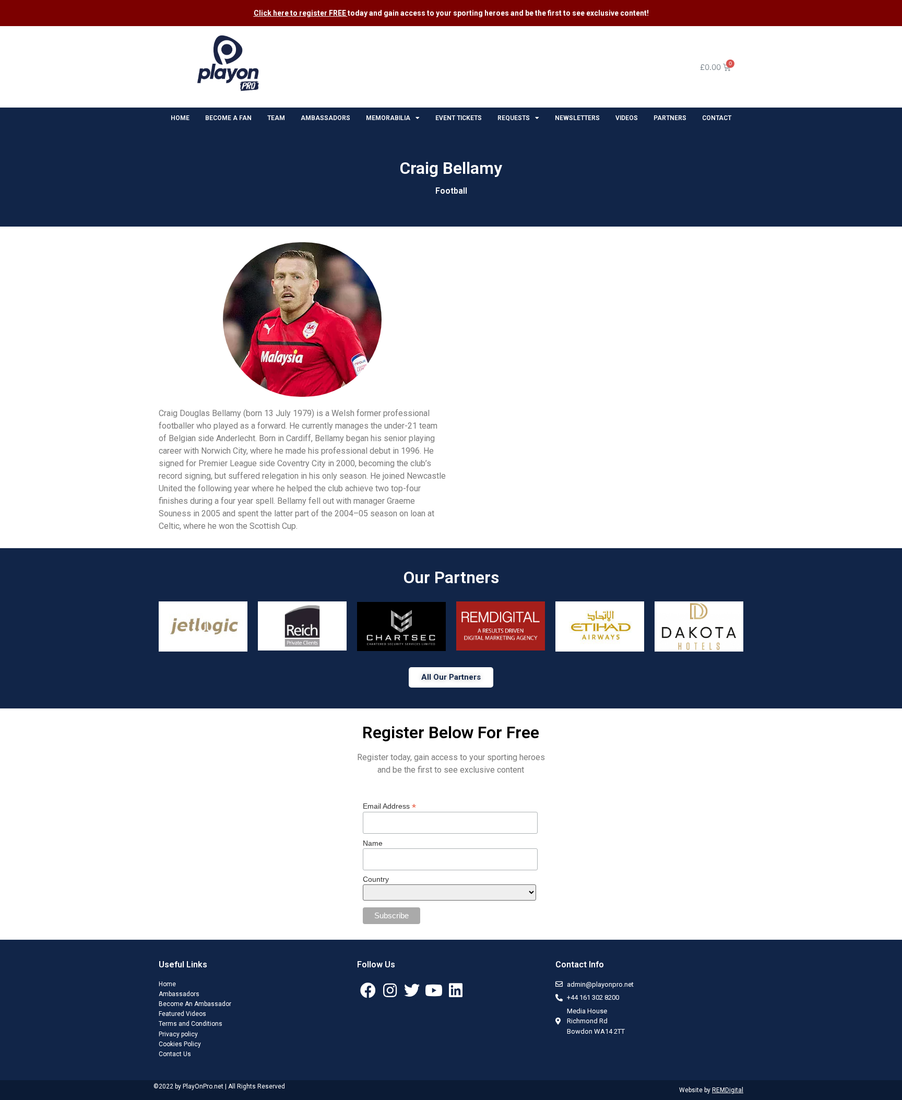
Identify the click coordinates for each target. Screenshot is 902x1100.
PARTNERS (670, 118)
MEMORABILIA (388, 118)
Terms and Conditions (190, 1023)
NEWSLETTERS (577, 118)
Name (373, 843)
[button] (451, 677)
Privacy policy (178, 1034)
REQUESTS (513, 118)
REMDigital (727, 1090)
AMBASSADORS (325, 118)
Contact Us (175, 1054)
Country (376, 879)
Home (167, 984)
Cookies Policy (180, 1044)
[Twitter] (412, 990)
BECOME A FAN (228, 118)
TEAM (276, 118)
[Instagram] (390, 990)
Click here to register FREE (301, 13)
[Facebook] (368, 990)
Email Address (389, 805)
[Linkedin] (456, 990)
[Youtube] (434, 990)
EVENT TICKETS (458, 118)
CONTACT (716, 118)
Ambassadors (179, 994)
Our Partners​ (451, 577)
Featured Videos (182, 1014)
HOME (180, 118)
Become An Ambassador (195, 1004)
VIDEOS (626, 118)
